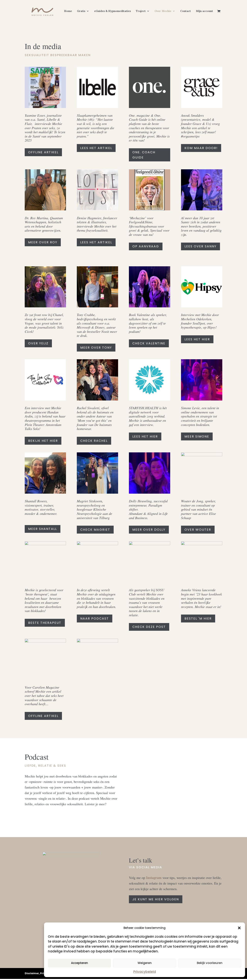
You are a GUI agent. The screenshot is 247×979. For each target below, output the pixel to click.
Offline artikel (43, 716)
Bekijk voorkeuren (209, 963)
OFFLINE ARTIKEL (43, 152)
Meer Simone (196, 436)
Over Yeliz (38, 343)
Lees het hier (197, 339)
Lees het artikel (96, 242)
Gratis (81, 11)
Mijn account (204, 11)
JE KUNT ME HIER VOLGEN (155, 899)
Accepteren (79, 963)
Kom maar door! (201, 148)
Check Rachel (94, 440)
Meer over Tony (96, 347)
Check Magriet (95, 529)
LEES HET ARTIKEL (96, 148)
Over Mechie (163, 11)
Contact (185, 11)
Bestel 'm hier (198, 618)
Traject (141, 11)
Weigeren (145, 963)
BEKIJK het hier (43, 440)
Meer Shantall (42, 529)
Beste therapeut (44, 623)
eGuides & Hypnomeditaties (112, 11)
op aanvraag (145, 246)
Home (68, 11)
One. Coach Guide (143, 155)
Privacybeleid (144, 971)
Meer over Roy (42, 242)
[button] (239, 928)
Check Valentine (148, 343)
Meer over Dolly (148, 529)
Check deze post (149, 627)
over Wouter (197, 529)
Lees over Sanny (200, 246)
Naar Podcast (94, 618)
